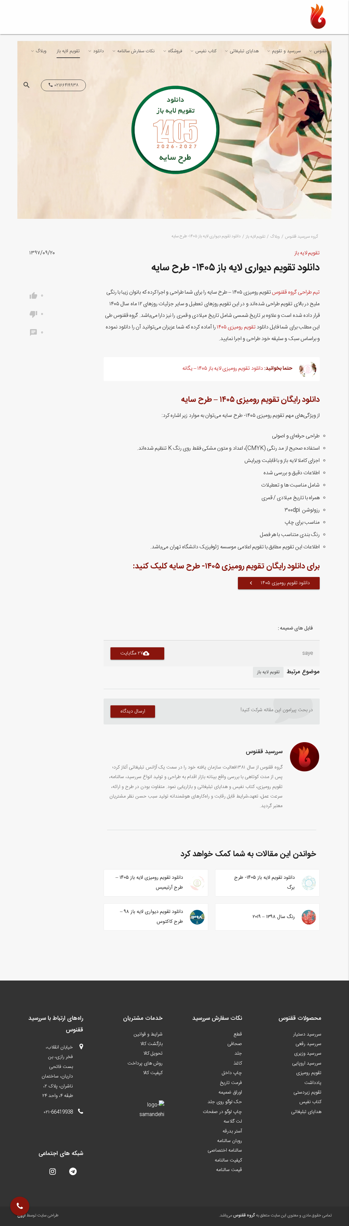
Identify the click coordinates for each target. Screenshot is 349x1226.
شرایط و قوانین (148, 1034)
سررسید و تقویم (286, 51)
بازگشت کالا (151, 1044)
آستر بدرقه (232, 1131)
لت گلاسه (233, 1121)
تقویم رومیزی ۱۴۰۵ (236, 327)
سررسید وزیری (307, 1053)
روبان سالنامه (229, 1141)
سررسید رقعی (308, 1044)
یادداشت (312, 1083)
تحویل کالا (153, 1053)
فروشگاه (175, 51)
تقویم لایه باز (68, 51)
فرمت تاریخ (231, 1083)
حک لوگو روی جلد (225, 1102)
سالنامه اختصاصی (225, 1150)
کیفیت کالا (153, 1073)
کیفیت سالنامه (228, 1160)
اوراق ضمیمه (230, 1092)
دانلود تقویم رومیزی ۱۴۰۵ (279, 583)
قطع (237, 1034)
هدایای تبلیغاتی (244, 51)
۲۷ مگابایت (135, 653)
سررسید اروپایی (306, 1063)
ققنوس (320, 51)
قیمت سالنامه (229, 1170)
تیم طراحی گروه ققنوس (296, 292)
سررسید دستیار (307, 1034)
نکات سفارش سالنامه (136, 51)
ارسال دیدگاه (133, 711)
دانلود (98, 51)
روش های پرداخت (145, 1063)
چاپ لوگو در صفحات (222, 1112)
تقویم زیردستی (307, 1092)
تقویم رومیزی (308, 1073)
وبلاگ (41, 51)
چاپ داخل (232, 1073)
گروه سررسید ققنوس (301, 236)
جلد (238, 1053)
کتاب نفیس (205, 51)
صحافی (234, 1044)
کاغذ (237, 1063)
